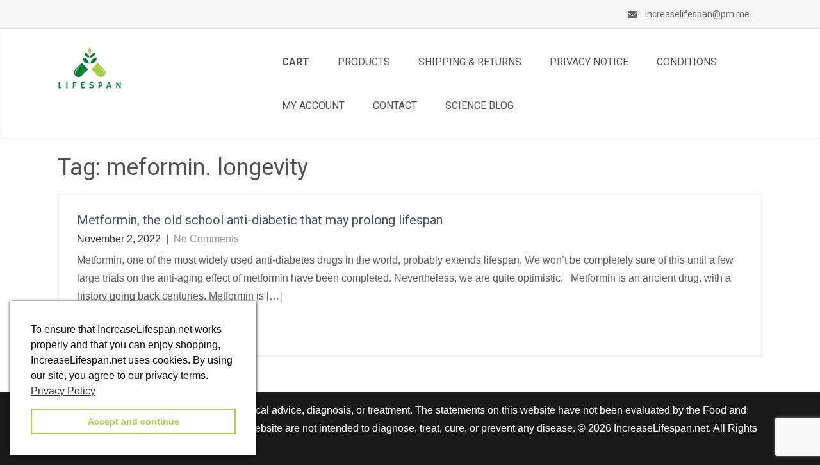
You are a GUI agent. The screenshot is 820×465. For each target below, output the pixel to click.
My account (313, 105)
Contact (395, 105)
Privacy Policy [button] (63, 390)
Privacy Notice (589, 62)
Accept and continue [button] (133, 421)
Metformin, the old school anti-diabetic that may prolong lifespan (260, 220)
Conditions (687, 62)
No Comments (206, 238)
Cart (295, 62)
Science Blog (479, 105)
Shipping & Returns (469, 62)
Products (364, 62)
